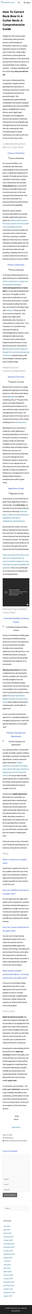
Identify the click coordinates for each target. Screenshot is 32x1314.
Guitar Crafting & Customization (16, 1141)
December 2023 (9, 1282)
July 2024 (7, 1261)
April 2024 (7, 1268)
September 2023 (9, 1292)
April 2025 (7, 1230)
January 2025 (8, 1240)
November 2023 (9, 1285)
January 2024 (8, 1278)
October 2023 (8, 1289)
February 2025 (8, 1237)
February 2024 (8, 1275)
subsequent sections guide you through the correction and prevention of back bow (16, 352)
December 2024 (9, 1244)
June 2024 (7, 1265)
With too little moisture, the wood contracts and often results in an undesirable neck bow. (16, 223)
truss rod (10, 397)
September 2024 (9, 1254)
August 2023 (8, 1296)
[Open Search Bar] (19, 2)
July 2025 (7, 1226)
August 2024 (8, 1258)
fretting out (10, 310)
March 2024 (8, 1271)
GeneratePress (16, 1311)
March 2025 (8, 1233)
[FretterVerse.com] (8, 2)
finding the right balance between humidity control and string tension (15, 699)
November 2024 (9, 1247)
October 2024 (8, 1251)
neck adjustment (20, 422)
